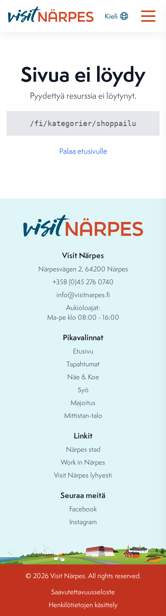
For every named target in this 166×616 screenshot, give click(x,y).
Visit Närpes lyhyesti (83, 475)
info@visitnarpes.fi (83, 294)
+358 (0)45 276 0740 (83, 281)
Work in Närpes (83, 462)
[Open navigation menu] (148, 16)
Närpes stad (83, 449)
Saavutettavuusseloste (83, 591)
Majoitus (83, 402)
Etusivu (83, 351)
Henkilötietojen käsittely (83, 604)
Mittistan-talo (83, 415)
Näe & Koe (83, 376)
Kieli (111, 16)
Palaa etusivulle (83, 151)
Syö (83, 389)
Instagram (83, 521)
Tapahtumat (83, 363)
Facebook (83, 508)
